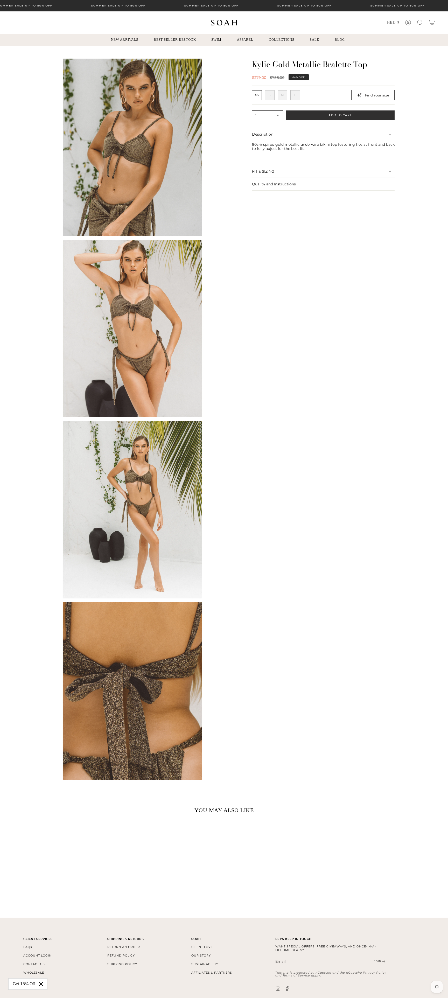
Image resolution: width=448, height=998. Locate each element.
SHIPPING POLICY (122, 964)
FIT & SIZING (263, 171)
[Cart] (432, 22)
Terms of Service (296, 975)
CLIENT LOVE (202, 947)
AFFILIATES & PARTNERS (211, 972)
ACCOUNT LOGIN (37, 955)
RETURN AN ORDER (123, 947)
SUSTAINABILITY (204, 964)
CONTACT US (34, 964)
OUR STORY (201, 955)
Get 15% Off (24, 984)
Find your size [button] (377, 95)
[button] (420, 22)
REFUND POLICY (121, 955)
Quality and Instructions (274, 184)
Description (262, 134)
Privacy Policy (374, 972)
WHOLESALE (33, 972)
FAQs (27, 947)
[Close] (41, 984)
